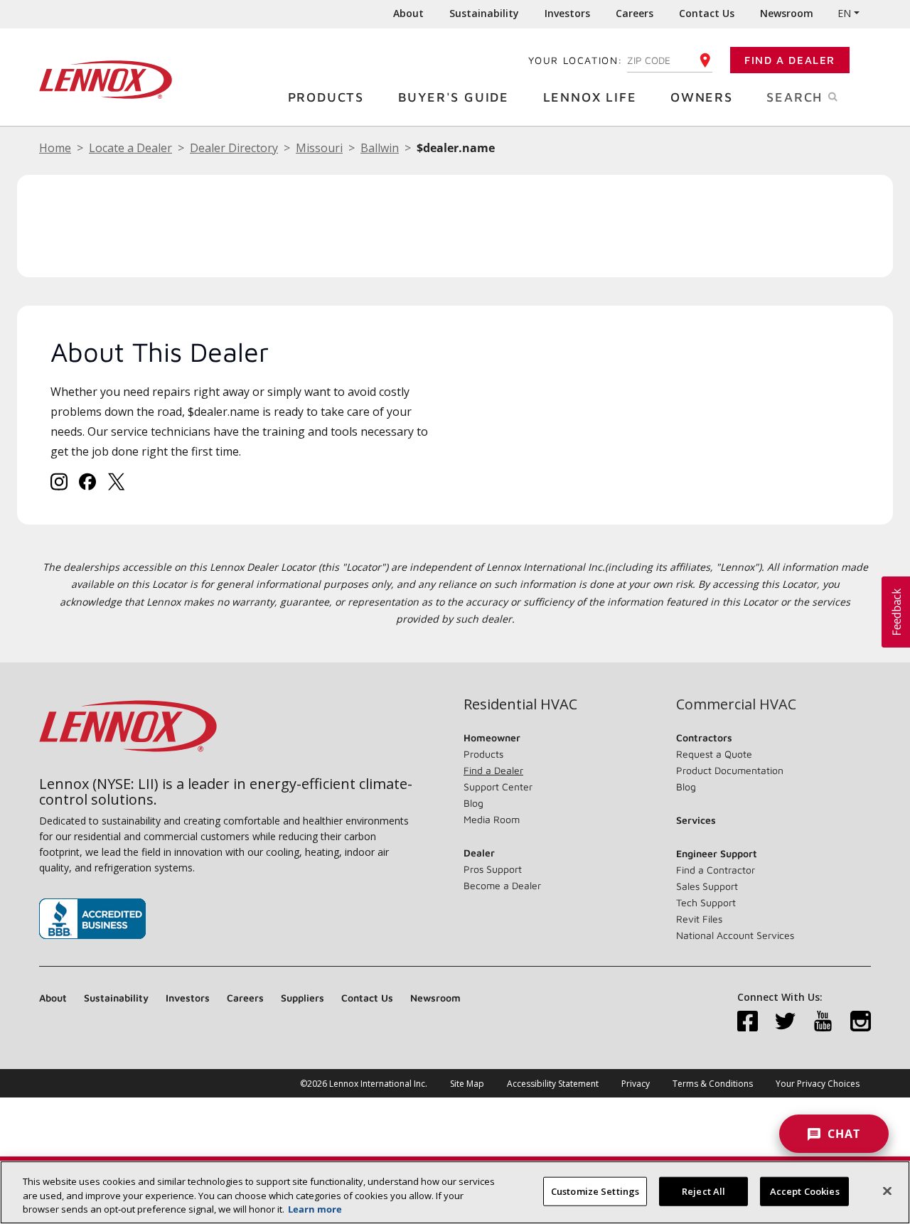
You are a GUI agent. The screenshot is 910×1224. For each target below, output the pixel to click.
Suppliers (302, 998)
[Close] (887, 1190)
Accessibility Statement (553, 1084)
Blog (473, 803)
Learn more (315, 1209)
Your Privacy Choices (818, 1084)
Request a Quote (714, 754)
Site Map (467, 1084)
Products (326, 97)
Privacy (635, 1084)
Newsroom (786, 13)
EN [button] (844, 13)
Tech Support (706, 902)
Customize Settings (595, 1190)
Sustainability (484, 13)
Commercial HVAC (736, 704)
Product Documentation (729, 770)
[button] (896, 612)
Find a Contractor (715, 870)
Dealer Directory (234, 148)
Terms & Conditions (713, 1084)
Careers (634, 13)
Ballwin (379, 148)
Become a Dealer (502, 885)
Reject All (703, 1190)
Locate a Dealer (130, 148)
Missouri (319, 148)
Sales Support (707, 886)
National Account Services (735, 935)
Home (55, 148)
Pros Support (493, 869)
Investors (567, 13)
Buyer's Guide (453, 97)
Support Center (498, 786)
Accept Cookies (805, 1190)
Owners (701, 97)
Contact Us (706, 13)
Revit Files (699, 919)
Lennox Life (590, 97)
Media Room (492, 819)
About (408, 13)
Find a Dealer (789, 60)
